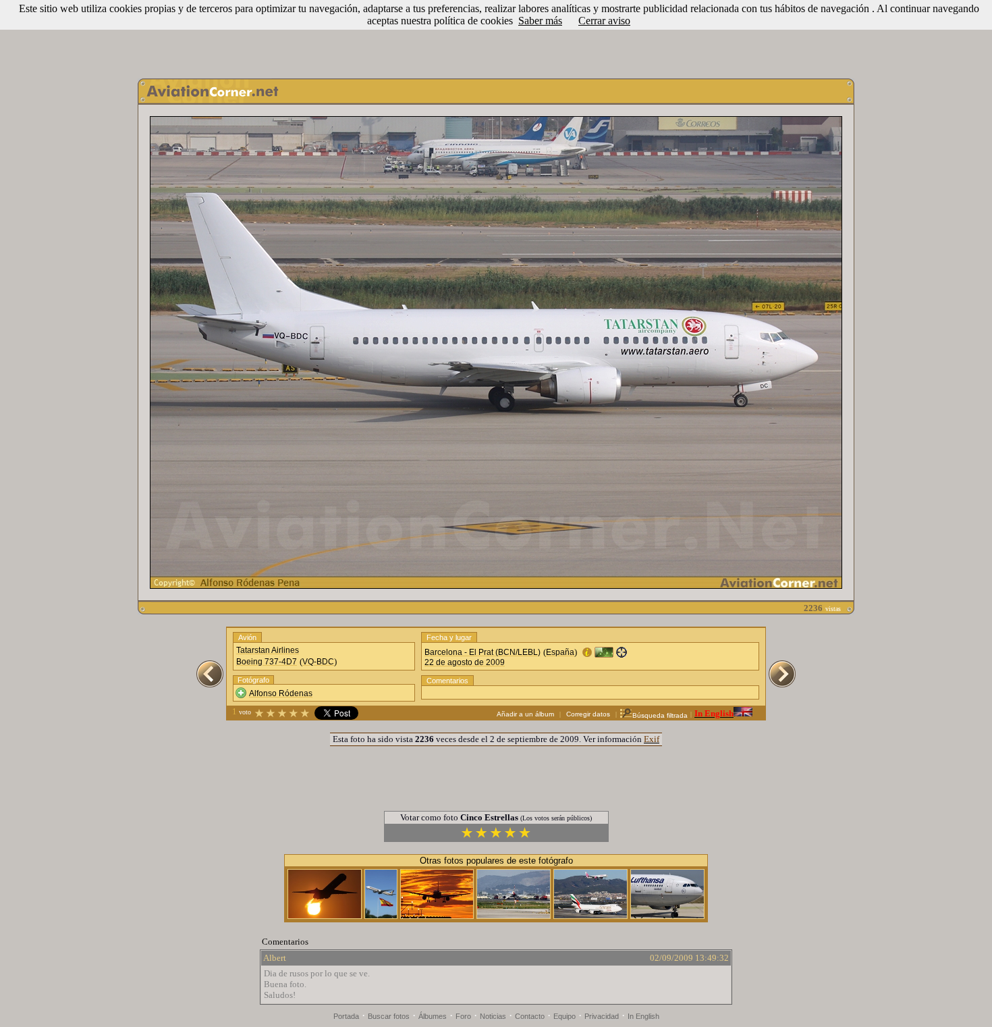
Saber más (540, 20)
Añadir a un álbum (525, 714)
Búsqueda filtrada (660, 715)
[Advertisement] (496, 35)
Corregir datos (588, 714)
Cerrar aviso (604, 20)
